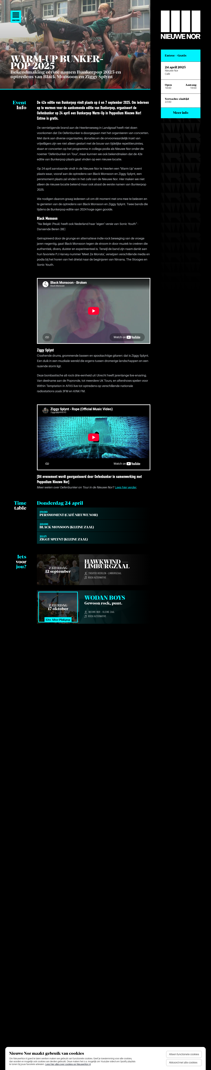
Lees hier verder (125, 487)
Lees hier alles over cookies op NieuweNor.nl (68, 1064)
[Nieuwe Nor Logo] (180, 25)
